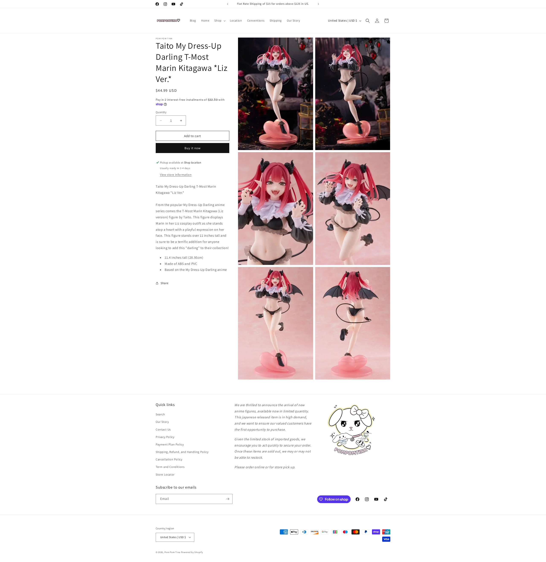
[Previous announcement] (227, 4)
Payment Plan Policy (170, 444)
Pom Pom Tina (172, 552)
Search (160, 414)
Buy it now (192, 148)
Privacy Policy (165, 437)
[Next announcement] (318, 4)
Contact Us (163, 429)
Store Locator (165, 474)
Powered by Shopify (192, 552)
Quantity (161, 112)
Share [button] (164, 283)
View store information (176, 175)
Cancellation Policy (169, 459)
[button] (219, 20)
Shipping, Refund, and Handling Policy (182, 452)
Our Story (162, 422)
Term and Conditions (170, 467)
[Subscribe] (227, 499)
